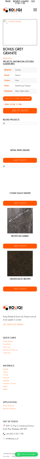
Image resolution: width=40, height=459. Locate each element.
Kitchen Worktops (8, 405)
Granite (5, 375)
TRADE (7, 1)
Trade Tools (6, 353)
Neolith (5, 389)
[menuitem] (34, 9)
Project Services (8, 341)
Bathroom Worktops (9, 408)
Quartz (5, 372)
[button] (26, 454)
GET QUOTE (8, 324)
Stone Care (6, 347)
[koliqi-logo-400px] (12, 9)
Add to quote (20, 111)
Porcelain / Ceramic (9, 383)
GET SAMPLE (18, 324)
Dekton (5, 386)
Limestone (6, 380)
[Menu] (34, 9)
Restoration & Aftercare (10, 350)
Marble (5, 369)
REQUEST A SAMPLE (21, 1)
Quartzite (6, 378)
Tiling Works (7, 344)
